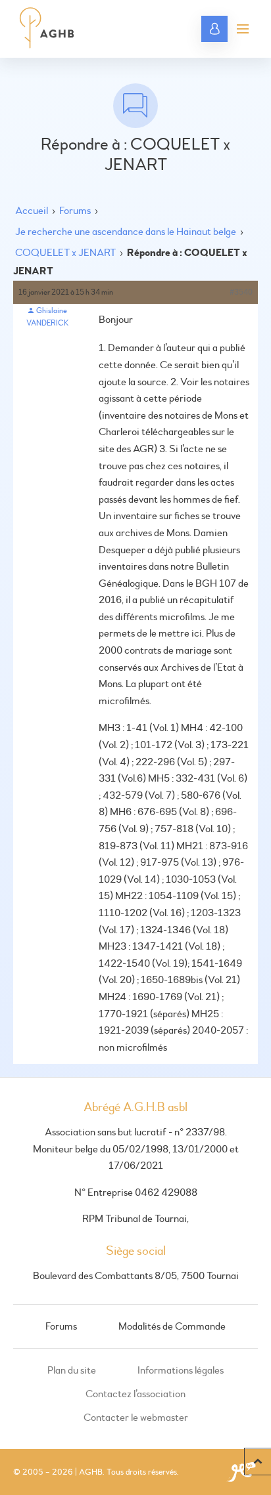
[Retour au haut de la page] (257, 1461)
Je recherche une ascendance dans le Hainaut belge (125, 231)
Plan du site (71, 1370)
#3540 (241, 292)
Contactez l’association (135, 1393)
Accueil (31, 210)
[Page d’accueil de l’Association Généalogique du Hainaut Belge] (47, 29)
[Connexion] (214, 29)
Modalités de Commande (172, 1326)
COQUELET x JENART (65, 252)
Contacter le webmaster (136, 1417)
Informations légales (180, 1370)
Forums (75, 210)
